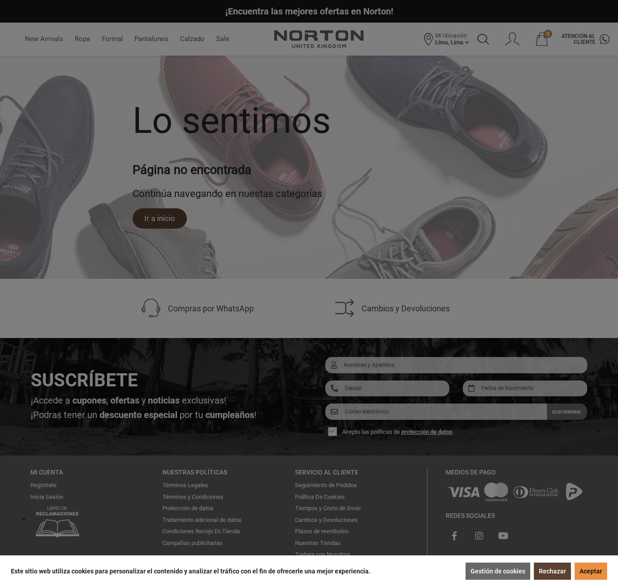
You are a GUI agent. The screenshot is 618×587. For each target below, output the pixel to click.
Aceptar (591, 571)
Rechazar (552, 571)
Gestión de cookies (498, 571)
